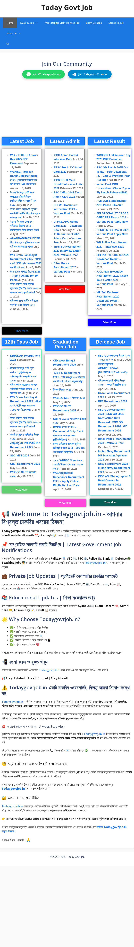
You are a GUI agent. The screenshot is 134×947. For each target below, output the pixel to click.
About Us (12, 33)
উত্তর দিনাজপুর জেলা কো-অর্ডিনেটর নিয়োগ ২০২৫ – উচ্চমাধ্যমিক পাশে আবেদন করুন (24, 226)
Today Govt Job (67, 7)
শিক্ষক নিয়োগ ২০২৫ (62, 389)
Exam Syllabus (94, 22)
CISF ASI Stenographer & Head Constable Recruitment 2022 (114, 480)
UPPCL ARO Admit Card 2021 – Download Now (67, 226)
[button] (7, 44)
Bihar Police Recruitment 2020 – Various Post (65, 267)
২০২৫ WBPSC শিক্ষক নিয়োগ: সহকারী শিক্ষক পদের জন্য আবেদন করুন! (68, 464)
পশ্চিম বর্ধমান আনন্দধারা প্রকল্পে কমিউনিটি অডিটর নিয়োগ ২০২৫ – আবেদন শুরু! (25, 213)
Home (10, 22)
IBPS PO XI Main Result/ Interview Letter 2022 (68, 184)
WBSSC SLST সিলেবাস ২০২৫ (69, 397)
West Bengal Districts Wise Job (61, 22)
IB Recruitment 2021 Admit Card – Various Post (67, 238)
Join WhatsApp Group (47, 74)
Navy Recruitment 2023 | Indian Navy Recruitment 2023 (114, 468)
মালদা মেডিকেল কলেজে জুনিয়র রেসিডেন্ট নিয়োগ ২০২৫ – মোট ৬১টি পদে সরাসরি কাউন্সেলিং (69, 448)
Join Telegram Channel (93, 74)
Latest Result (116, 22)
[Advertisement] (67, 111)
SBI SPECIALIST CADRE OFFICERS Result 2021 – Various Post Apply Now (112, 217)
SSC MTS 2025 (19, 455)
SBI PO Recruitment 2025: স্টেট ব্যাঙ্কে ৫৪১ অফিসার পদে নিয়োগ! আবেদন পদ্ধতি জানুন (69, 377)
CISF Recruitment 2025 (25, 463)
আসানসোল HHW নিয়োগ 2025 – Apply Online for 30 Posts (25, 276)
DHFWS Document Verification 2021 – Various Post (65, 209)
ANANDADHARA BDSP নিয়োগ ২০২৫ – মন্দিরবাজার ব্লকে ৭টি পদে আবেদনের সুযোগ (25, 242)
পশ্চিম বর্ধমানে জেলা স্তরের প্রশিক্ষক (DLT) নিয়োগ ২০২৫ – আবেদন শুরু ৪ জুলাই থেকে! (25, 288)
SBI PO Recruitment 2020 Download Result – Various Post (112, 259)
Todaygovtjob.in (95, 562)
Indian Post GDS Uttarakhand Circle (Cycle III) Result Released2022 (113, 188)
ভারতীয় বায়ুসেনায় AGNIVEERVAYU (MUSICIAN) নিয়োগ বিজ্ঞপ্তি (112, 368)
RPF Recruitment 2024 (112, 401)
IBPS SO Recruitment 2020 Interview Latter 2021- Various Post (67, 251)
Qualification (27, 22)
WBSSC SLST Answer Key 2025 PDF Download (24, 159)
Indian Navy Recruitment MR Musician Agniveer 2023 (114, 455)
